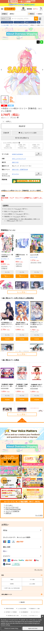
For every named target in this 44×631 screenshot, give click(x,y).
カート (8, 276)
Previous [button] (1, 69)
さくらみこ (9, 505)
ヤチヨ (39, 262)
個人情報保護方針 (24, 612)
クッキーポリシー (36, 612)
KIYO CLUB (33, 257)
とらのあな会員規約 (22, 608)
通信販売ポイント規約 (35, 608)
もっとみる (39, 515)
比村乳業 (18, 259)
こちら (18, 209)
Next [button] (43, 69)
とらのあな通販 (5, 25)
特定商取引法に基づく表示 (13, 615)
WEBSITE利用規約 (10, 608)
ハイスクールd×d (19, 22)
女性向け (40, 14)
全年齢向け (4, 14)
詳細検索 (40, 18)
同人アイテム (13, 25)
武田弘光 (8, 513)
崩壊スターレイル (31, 22)
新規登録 (29, 9)
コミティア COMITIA (12, 511)
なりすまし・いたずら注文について (30, 615)
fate (38, 22)
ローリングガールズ (7, 22)
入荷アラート (39, 155)
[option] (22, 69)
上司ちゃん (19, 266)
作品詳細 (7, 339)
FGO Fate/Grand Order (13, 509)
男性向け (32, 14)
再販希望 (22, 126)
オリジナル (4, 266)
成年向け (12, 14)
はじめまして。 (5, 259)
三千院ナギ (4, 268)
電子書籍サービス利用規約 (11, 612)
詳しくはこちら (38, 569)
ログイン (35, 9)
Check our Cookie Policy (11, 628)
